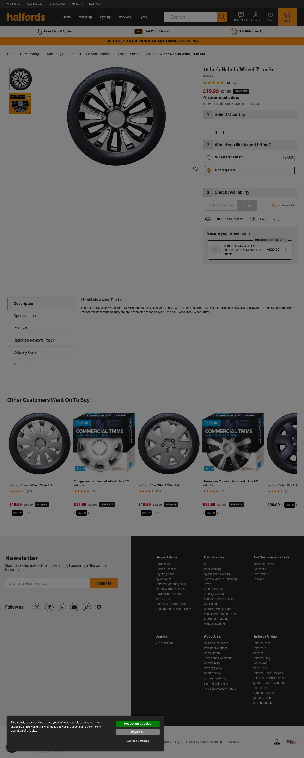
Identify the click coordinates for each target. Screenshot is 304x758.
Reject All (137, 732)
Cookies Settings (137, 741)
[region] (85, 733)
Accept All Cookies (137, 724)
